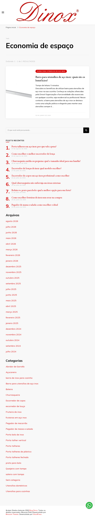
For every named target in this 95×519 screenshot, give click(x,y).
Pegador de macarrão (16, 423)
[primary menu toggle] (3, 12)
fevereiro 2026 (13, 255)
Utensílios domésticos (16, 485)
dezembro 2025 (13, 266)
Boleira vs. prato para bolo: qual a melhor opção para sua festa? (41, 190)
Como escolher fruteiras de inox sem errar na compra (37, 197)
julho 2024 (11, 351)
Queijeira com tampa (16, 468)
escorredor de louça (15, 406)
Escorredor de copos (15, 400)
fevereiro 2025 (13, 317)
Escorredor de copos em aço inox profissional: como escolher (40, 175)
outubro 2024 (12, 340)
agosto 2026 (12, 221)
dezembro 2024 (13, 329)
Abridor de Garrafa (15, 366)
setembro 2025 (13, 283)
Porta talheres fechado (17, 457)
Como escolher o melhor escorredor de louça (33, 153)
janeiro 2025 (12, 323)
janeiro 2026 (12, 261)
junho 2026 (11, 232)
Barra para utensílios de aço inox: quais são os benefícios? (60, 78)
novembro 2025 (13, 272)
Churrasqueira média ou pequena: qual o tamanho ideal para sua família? (46, 161)
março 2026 (12, 249)
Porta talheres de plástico (18, 451)
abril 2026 (11, 243)
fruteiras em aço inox (16, 417)
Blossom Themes (12, 514)
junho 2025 (11, 295)
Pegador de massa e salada (19, 429)
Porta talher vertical (16, 440)
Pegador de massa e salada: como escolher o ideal (35, 204)
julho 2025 (11, 289)
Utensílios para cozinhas (18, 491)
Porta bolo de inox (15, 434)
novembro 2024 (13, 334)
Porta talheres (13, 446)
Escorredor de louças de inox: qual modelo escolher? (37, 168)
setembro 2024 (13, 346)
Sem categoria (13, 480)
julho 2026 (11, 226)
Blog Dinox (33, 510)
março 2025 (12, 312)
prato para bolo (13, 463)
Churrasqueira (13, 395)
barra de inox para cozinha (19, 378)
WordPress (37, 514)
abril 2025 (11, 306)
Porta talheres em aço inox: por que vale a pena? (34, 146)
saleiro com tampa (15, 474)
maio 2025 (11, 300)
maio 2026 (11, 238)
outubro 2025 (12, 278)
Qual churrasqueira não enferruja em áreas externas (36, 182)
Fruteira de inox (14, 412)
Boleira (9, 389)
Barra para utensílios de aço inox (51, 71)
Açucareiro (11, 372)
